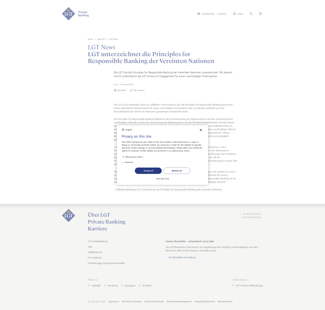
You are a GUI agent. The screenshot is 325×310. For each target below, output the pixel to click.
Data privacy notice (134, 157)
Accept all (148, 170)
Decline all (177, 170)
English (129, 129)
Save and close (162, 179)
